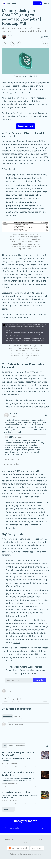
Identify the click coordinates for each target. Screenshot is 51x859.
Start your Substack (19, 848)
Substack (13, 854)
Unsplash (33, 76)
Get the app (37, 848)
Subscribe (37, 3)
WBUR (17, 642)
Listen (45, 37)
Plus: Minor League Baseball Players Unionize (16, 759)
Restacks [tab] (17, 716)
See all (7, 809)
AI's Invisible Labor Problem (16, 792)
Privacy (28, 840)
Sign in (46, 3)
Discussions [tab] (20, 746)
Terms (34, 840)
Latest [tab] (10, 746)
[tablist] (12, 716)
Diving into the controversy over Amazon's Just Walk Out (19, 796)
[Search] (46, 745)
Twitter (22, 116)
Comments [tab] (7, 716)
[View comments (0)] (12, 43)
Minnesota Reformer (16, 616)
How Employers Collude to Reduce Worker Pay (19, 773)
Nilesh (10, 35)
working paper (18, 372)
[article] (25, 759)
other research (37, 502)
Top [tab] (4, 746)
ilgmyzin (24, 76)
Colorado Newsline (16, 586)
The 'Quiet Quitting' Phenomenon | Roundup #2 (19, 754)
